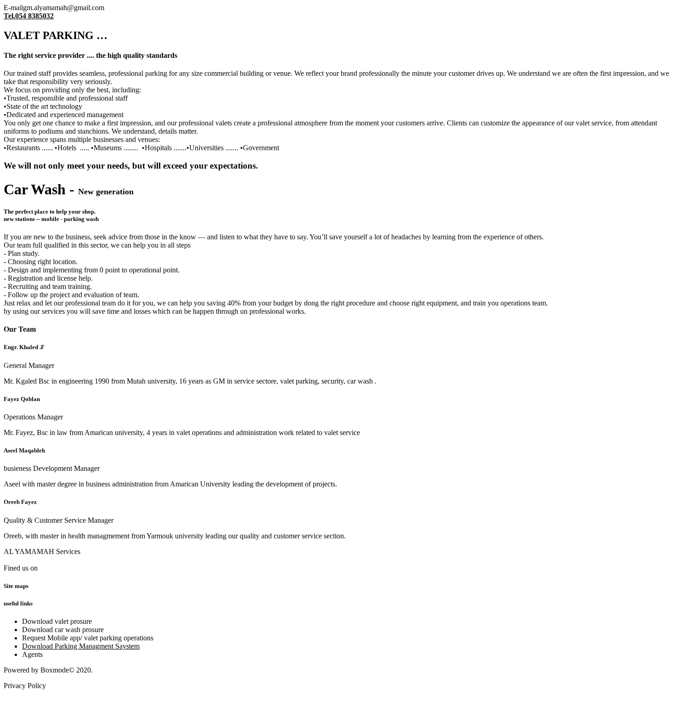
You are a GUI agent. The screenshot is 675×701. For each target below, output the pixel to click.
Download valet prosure (57, 621)
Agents (32, 654)
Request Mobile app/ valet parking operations (87, 638)
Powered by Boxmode (36, 670)
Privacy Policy (25, 686)
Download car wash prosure (63, 629)
